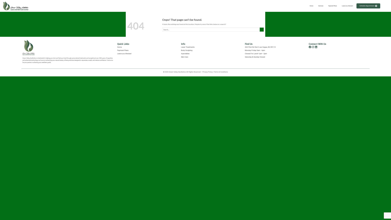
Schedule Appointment (367, 6)
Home (311, 6)
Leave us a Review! (347, 6)
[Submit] (262, 30)
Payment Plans (332, 6)
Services (320, 6)
